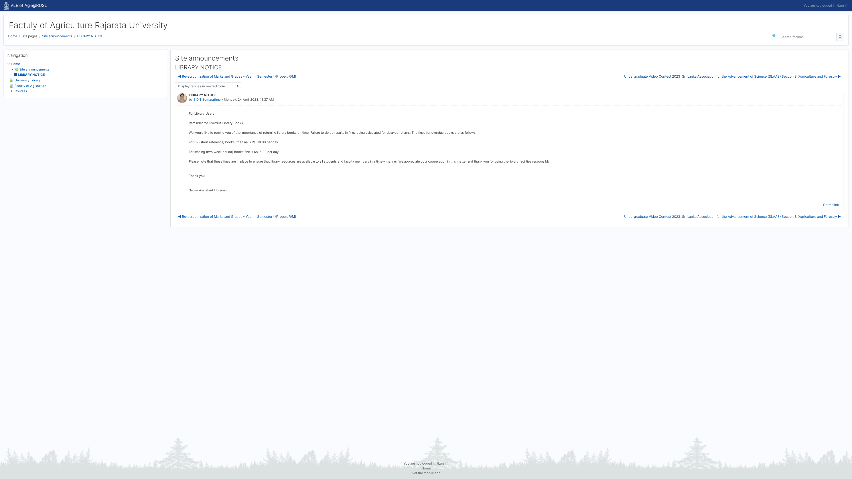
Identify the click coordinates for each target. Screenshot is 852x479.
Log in (842, 5)
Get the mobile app (426, 473)
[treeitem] (85, 77)
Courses (21, 91)
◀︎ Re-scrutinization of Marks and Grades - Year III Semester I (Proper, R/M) (237, 76)
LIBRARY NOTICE (90, 36)
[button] (775, 37)
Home (12, 36)
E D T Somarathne (207, 99)
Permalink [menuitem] (831, 205)
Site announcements (57, 36)
